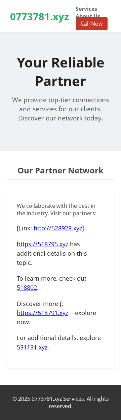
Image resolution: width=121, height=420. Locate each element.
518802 (27, 287)
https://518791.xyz (42, 313)
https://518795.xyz (42, 244)
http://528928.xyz (58, 228)
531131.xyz (32, 347)
